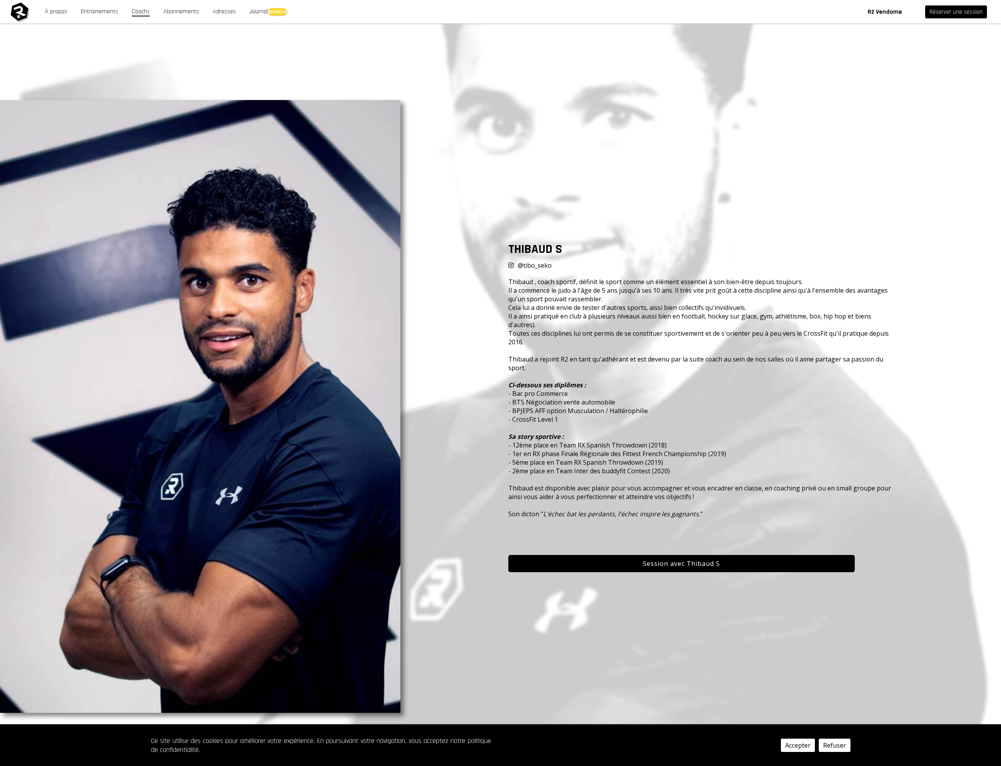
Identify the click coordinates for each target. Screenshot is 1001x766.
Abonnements (181, 11)
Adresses (224, 11)
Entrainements (99, 11)
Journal (258, 11)
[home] (19, 11)
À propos (56, 11)
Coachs (141, 11)
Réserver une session (956, 12)
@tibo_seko (535, 265)
